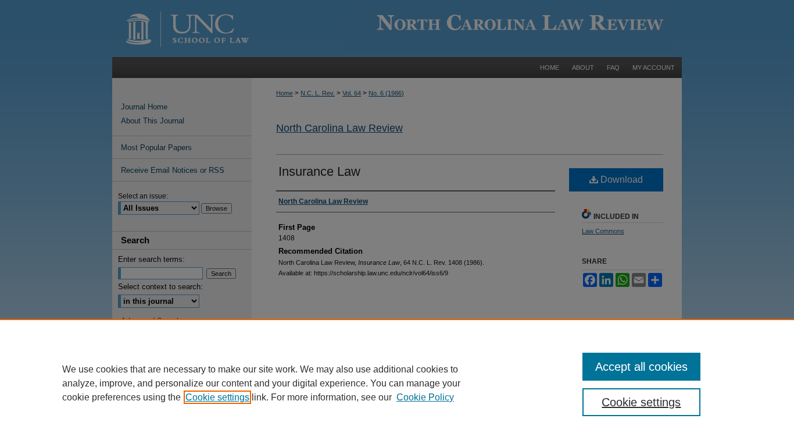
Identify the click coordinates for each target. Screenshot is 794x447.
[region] (397, 383)
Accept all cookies (641, 366)
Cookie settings (217, 397)
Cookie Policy (425, 397)
